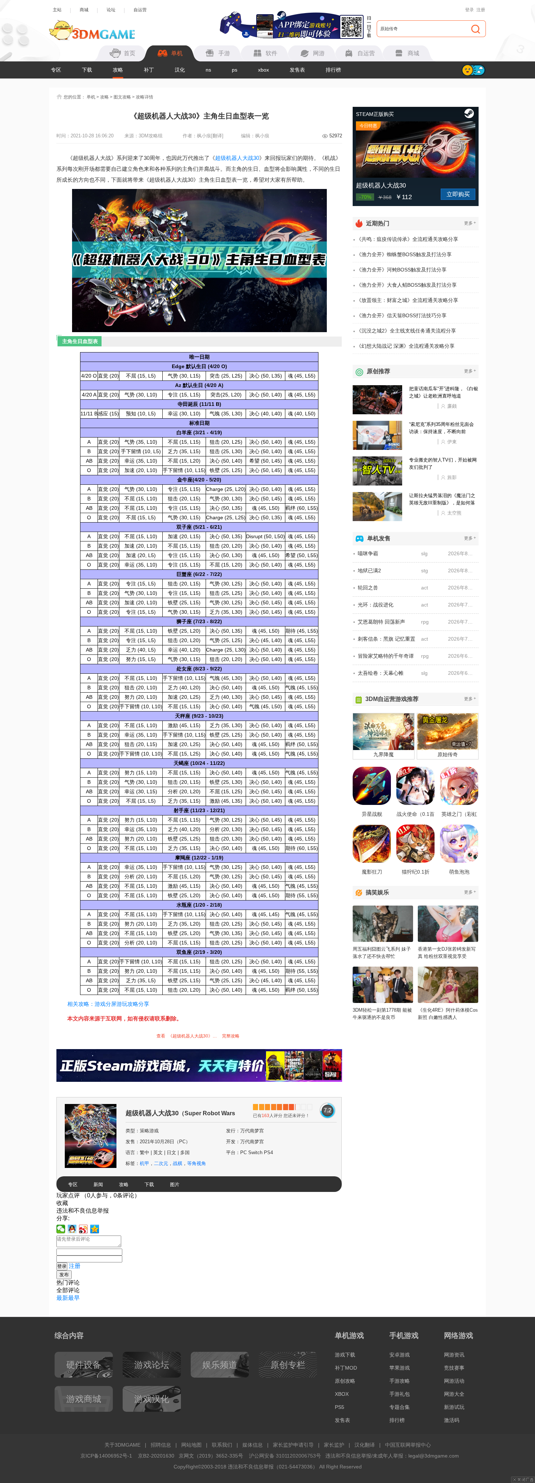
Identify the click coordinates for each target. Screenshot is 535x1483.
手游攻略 (399, 1381)
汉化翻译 (364, 1445)
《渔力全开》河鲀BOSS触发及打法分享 (401, 270)
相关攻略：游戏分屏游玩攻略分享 (108, 1004)
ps (234, 70)
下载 (87, 70)
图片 (174, 1184)
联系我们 (222, 1445)
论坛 (111, 9)
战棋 (177, 1163)
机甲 (144, 1163)
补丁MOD (346, 1368)
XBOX (342, 1394)
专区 (56, 70)
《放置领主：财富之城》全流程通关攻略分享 (407, 300)
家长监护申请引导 (293, 1445)
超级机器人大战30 (237, 158)
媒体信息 (252, 1445)
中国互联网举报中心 (408, 1445)
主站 (57, 9)
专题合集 (399, 1407)
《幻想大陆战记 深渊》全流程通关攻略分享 (405, 346)
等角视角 (196, 1163)
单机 (91, 97)
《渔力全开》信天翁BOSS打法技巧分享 (401, 315)
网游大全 (454, 1394)
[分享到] (94, 1229)
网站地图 (191, 1445)
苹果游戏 (399, 1368)
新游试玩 (454, 1407)
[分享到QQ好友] (72, 1229)
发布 (64, 1274)
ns (208, 70)
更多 (470, 223)
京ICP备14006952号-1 (106, 1456)
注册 (480, 9)
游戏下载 (345, 1355)
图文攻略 (122, 97)
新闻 (98, 1184)
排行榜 (333, 70)
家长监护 (334, 1445)
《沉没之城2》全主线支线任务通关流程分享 (406, 331)
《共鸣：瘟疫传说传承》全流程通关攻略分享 (407, 239)
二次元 (161, 1163)
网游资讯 (454, 1355)
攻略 (118, 70)
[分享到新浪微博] (83, 1229)
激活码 (451, 1420)
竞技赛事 (454, 1368)
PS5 (339, 1407)
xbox (263, 70)
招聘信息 (161, 1445)
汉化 (180, 70)
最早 (74, 1298)
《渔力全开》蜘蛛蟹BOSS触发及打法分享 (404, 254)
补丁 (149, 70)
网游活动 (454, 1381)
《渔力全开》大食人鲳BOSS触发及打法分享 (406, 285)
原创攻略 (345, 1381)
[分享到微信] (61, 1229)
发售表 (297, 70)
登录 (469, 9)
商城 (84, 9)
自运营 (140, 9)
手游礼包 (399, 1394)
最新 (62, 1298)
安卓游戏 (399, 1355)
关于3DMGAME (122, 1445)
